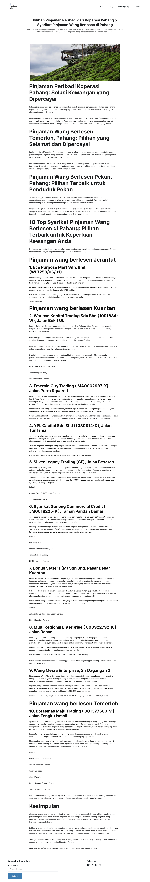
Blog (111, 6)
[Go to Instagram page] (92, 865)
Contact (137, 6)
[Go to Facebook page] (88, 865)
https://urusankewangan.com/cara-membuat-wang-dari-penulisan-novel (68, 848)
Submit (15, 876)
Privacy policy (123, 6)
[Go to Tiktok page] (100, 865)
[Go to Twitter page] (96, 865)
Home (102, 6)
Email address (13, 865)
